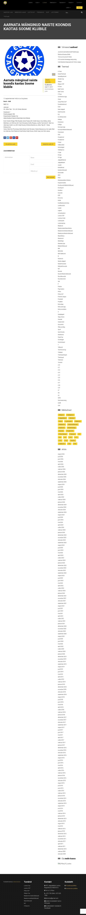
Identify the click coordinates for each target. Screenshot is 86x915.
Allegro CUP (61, 84)
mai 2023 (60, 552)
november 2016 (62, 750)
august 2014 (61, 806)
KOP (59, 195)
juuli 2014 (60, 808)
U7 (58, 390)
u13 (60, 440)
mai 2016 (60, 765)
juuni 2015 (60, 788)
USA (59, 405)
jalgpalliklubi (62, 418)
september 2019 (62, 664)
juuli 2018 (60, 699)
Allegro (60, 81)
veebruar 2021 (61, 621)
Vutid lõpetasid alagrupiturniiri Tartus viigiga (69, 62)
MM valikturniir (62, 253)
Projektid (60, 301)
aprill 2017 (60, 737)
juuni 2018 (60, 702)
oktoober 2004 (62, 854)
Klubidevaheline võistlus (64, 180)
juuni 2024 (60, 520)
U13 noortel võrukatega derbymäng (67, 59)
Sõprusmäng (61, 327)
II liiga (59, 152)
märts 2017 (61, 740)
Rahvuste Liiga (62, 306)
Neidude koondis (62, 266)
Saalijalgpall (61, 314)
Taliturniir (60, 347)
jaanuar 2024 (61, 532)
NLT (59, 268)
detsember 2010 (62, 849)
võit (75, 443)
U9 (58, 395)
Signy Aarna (61, 317)
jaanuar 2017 (61, 745)
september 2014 (62, 803)
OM (59, 281)
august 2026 (61, 454)
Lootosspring (61, 223)
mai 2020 (60, 644)
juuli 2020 (60, 638)
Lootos (67, 7)
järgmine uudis (47, 144)
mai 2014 (60, 811)
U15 (59, 377)
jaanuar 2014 (61, 816)
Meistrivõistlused (62, 246)
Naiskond (61, 2)
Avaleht (30, 2)
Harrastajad (61, 147)
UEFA (59, 398)
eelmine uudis (11, 144)
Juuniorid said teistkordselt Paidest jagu (68, 52)
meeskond (62, 424)
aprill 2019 (60, 676)
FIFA (59, 134)
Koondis (60, 193)
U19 (59, 387)
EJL (59, 114)
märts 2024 (61, 527)
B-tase (60, 86)
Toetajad (6, 16)
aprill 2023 (60, 555)
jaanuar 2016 (61, 775)
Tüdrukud (60, 360)
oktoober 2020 (62, 631)
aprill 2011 (60, 843)
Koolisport (60, 187)
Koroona (60, 198)
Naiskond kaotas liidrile (64, 54)
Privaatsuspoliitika (71, 885)
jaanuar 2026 (61, 471)
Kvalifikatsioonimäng (63, 203)
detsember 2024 (62, 504)
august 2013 (61, 823)
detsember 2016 (62, 747)
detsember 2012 (62, 833)
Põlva (59, 291)
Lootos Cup (27, 885)
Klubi (37, 2)
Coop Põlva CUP (62, 101)
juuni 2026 (60, 459)
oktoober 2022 (62, 570)
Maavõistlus (61, 236)
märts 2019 (61, 679)
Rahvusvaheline (62, 309)
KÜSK (59, 200)
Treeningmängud (62, 355)
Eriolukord (60, 122)
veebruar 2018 (61, 712)
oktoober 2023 (62, 540)
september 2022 (62, 573)
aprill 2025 (60, 494)
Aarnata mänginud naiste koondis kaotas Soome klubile (20, 83)
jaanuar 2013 (61, 831)
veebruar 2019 (61, 681)
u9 (65, 437)
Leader (59, 208)
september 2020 (62, 633)
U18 (59, 385)
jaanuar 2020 (61, 654)
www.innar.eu (16, 881)
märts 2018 (61, 709)
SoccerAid (60, 324)
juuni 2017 (60, 732)
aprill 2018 (60, 707)
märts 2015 (61, 790)
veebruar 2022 (61, 590)
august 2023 (61, 545)
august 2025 (61, 484)
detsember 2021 (62, 595)
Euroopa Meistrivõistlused (65, 129)
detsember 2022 (62, 565)
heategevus (70, 415)
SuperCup (60, 337)
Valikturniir (62, 443)
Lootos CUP (31, 12)
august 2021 (61, 606)
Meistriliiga (60, 241)
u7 (79, 434)
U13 (59, 372)
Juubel (59, 165)
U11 (59, 367)
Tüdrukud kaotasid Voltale (65, 57)
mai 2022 (60, 583)
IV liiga (60, 157)
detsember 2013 (62, 818)
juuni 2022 (60, 580)
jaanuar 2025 (61, 502)
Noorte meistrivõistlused (64, 274)
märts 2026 (61, 466)
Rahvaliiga (60, 304)
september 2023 (62, 542)
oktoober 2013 (62, 821)
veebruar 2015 (61, 793)
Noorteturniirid (62, 279)
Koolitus (60, 190)
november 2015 (62, 778)
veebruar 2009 (61, 851)
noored (61, 431)
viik (69, 443)
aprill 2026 (60, 464)
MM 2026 (60, 251)
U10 (59, 365)
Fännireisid (61, 132)
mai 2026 (60, 461)
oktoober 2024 (62, 509)
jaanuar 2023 (61, 563)
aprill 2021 (60, 616)
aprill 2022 (60, 585)
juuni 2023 (60, 550)
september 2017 (62, 725)
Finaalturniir (61, 137)
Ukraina (73, 440)
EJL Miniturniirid (62, 117)
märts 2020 (61, 649)
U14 (59, 375)
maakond (77, 421)
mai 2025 (60, 492)
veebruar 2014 (61, 813)
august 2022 (61, 575)
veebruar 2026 (61, 469)
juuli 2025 (60, 487)
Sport (59, 329)
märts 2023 (61, 557)
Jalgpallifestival (62, 160)
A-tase (60, 71)
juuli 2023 (60, 547)
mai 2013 (60, 826)
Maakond (60, 225)
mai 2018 (60, 704)
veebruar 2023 (61, 560)
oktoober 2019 (62, 661)
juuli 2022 (60, 578)
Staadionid (61, 334)
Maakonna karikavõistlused (65, 230)
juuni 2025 (60, 489)
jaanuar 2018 (61, 714)
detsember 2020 (62, 626)
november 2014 (62, 798)
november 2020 (62, 628)
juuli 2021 (60, 608)
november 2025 (62, 476)
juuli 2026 (60, 456)
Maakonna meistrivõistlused (65, 233)
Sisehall (60, 319)
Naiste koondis (48, 81)
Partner (60, 286)
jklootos (49, 85)
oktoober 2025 (62, 479)
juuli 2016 (60, 760)
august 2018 (61, 697)
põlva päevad (62, 434)
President (60, 299)
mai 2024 (60, 522)
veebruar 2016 (61, 773)
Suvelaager (61, 339)
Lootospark (55, 12)
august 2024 (61, 514)
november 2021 (62, 598)
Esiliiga (60, 124)
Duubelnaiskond (62, 104)
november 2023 (62, 537)
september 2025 (62, 482)
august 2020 (61, 636)
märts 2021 (61, 618)
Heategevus (61, 150)
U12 (59, 370)
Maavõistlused (28, 901)
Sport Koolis (61, 332)
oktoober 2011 (62, 841)
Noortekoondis (62, 276)
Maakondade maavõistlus (65, 228)
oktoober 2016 (62, 752)
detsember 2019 (62, 656)
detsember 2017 (62, 717)
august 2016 (61, 757)
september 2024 (62, 512)
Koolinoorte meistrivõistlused (65, 185)
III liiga (59, 155)
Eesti (59, 106)
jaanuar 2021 (61, 623)
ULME (59, 403)
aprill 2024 (60, 525)
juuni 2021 (60, 611)
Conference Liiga (62, 96)
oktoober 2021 (62, 601)
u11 (76, 437)
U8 (58, 392)
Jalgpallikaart (61, 162)
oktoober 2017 (62, 722)
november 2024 (62, 507)
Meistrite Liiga (61, 243)
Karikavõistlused (62, 170)
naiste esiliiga (71, 427)
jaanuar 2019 (61, 684)
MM (59, 248)
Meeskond (52, 2)
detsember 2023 (62, 535)
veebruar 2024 (61, 530)
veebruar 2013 (61, 828)
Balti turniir (61, 89)
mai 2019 (60, 674)
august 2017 (61, 727)
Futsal (59, 142)
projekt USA (70, 431)
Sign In (79, 7)
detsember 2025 (62, 474)
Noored (70, 2)
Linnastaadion (61, 213)
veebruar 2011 (61, 846)
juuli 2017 (60, 730)
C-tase (60, 94)
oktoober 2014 (62, 800)
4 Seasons (27, 906)
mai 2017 (60, 735)
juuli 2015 (60, 785)
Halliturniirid (61, 144)
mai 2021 (60, 613)
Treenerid (72, 434)
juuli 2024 (60, 517)
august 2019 (61, 666)
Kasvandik (60, 172)
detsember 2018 (62, 687)
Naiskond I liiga (8, 12)
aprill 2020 (60, 646)
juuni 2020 (60, 641)
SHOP (47, 12)
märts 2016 (61, 770)
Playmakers (61, 289)
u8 (60, 437)
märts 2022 (61, 588)
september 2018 (62, 694)
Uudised (44, 2)
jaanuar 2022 (61, 593)
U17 (59, 382)
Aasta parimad (62, 74)
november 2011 (62, 838)
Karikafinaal (61, 167)
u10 (70, 437)
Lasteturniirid (61, 205)
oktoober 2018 (62, 692)
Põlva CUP (60, 294)
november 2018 (62, 689)
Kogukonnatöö (62, 182)
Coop (59, 99)
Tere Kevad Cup (62, 349)
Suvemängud (61, 342)
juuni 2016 (60, 762)
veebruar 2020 (61, 651)
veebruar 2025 (61, 499)
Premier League (62, 296)
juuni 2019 (60, 671)
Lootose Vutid (61, 218)
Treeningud (40, 12)
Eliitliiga (60, 119)
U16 (59, 380)
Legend (60, 210)
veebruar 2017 (61, 742)
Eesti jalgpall (61, 109)
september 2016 (62, 755)
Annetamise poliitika (72, 888)
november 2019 (62, 659)
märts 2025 (61, 497)
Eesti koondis (61, 112)
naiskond (61, 427)
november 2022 (62, 568)
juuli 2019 (60, 669)
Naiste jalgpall (62, 261)
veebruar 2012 (61, 836)
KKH (59, 175)
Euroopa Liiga (61, 127)
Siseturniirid (61, 322)
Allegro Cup (27, 893)
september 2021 (62, 603)
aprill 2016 (60, 768)
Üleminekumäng (62, 400)
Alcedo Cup (61, 79)
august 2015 (61, 783)
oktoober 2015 (62, 780)
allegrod (61, 415)
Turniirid (79, 2)
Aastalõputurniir (62, 76)
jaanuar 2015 (61, 795)
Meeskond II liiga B (20, 12)
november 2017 (62, 719)
